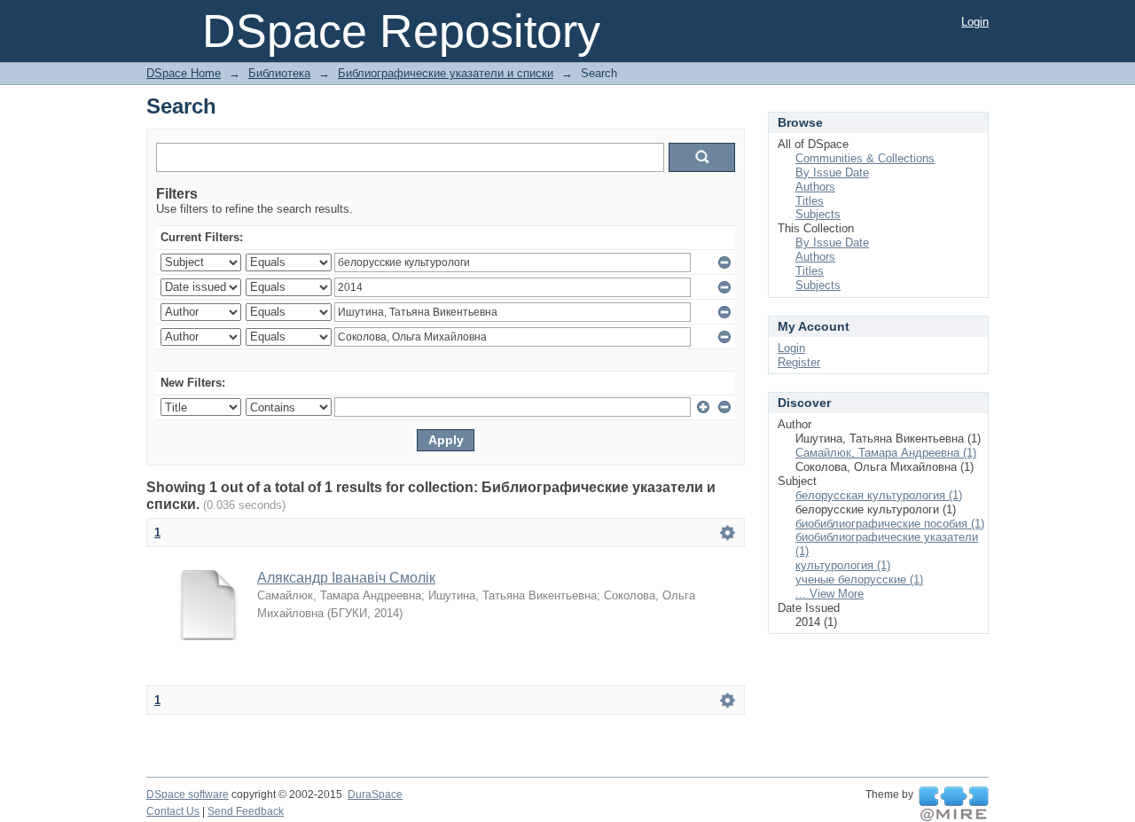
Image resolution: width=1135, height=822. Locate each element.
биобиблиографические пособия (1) (889, 523)
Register (799, 362)
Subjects (818, 214)
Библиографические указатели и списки (445, 73)
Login (975, 21)
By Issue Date (832, 172)
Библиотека (279, 73)
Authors (815, 186)
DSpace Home (183, 73)
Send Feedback (245, 811)
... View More (829, 593)
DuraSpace (375, 794)
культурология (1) (842, 565)
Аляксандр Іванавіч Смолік (346, 577)
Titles (809, 200)
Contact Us (173, 811)
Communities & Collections (865, 158)
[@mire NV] (954, 804)
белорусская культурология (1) (878, 495)
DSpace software (187, 794)
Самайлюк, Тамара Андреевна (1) (885, 452)
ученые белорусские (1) (859, 579)
